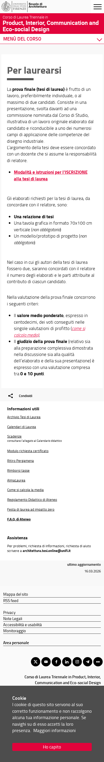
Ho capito (52, 747)
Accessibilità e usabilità (22, 624)
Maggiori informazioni (54, 730)
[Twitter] (35, 661)
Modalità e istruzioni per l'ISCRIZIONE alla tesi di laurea (50, 175)
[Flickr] (98, 661)
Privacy (9, 612)
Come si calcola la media (25, 489)
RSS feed (10, 600)
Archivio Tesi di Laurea (24, 417)
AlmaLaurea (16, 480)
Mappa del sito (15, 594)
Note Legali (12, 618)
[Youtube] (46, 661)
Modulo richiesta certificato (28, 450)
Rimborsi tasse (18, 470)
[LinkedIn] (66, 661)
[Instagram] (77, 661)
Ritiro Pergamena (20, 460)
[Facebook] (56, 661)
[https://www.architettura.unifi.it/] (30, 6)
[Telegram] (87, 661)
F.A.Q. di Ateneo (19, 519)
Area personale (16, 642)
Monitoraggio (14, 631)
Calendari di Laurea (21, 426)
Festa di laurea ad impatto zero (30, 509)
